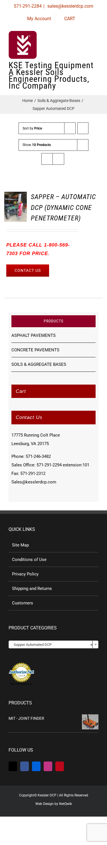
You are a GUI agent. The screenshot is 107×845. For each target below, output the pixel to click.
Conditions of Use (29, 559)
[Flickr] (36, 766)
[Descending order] (82, 128)
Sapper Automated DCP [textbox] (51, 644)
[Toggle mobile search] (86, 48)
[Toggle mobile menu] (96, 48)
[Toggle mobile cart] (75, 48)
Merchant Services (21, 684)
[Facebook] (24, 766)
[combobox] (53, 644)
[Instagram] (48, 766)
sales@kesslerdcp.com (69, 6)
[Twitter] (13, 766)
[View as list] (58, 158)
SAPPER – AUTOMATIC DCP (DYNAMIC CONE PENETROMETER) (63, 207)
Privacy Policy (25, 574)
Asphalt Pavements (33, 335)
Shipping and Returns (32, 588)
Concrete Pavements (35, 349)
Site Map (20, 545)
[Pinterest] (59, 766)
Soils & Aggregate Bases (38, 364)
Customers (22, 603)
